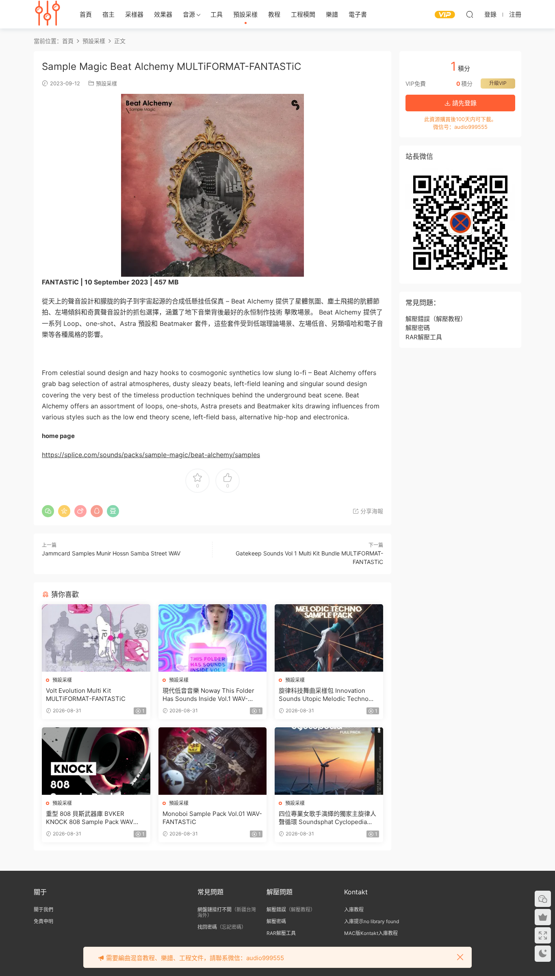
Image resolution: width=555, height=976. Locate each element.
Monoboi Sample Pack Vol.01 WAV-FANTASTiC (212, 818)
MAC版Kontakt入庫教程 (371, 933)
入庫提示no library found (371, 921)
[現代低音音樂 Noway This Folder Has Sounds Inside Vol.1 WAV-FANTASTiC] (212, 638)
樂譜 (332, 14)
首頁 (86, 14)
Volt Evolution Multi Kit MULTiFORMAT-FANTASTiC (86, 695)
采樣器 (134, 14)
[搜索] (470, 14)
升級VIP (498, 83)
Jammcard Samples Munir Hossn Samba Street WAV (111, 553)
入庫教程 (354, 910)
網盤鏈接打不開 (214, 910)
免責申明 (43, 921)
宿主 (108, 14)
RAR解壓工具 (423, 337)
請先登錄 (464, 103)
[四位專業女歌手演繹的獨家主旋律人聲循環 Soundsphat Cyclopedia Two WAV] (329, 761)
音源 (189, 14)
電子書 (358, 14)
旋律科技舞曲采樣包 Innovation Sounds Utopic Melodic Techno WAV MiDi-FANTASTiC (324, 695)
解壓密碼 (417, 328)
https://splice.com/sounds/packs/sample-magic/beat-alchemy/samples (151, 455)
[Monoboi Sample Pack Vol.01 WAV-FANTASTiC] (212, 761)
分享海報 (371, 511)
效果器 (163, 14)
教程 (274, 14)
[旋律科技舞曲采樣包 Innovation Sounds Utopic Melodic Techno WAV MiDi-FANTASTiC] (329, 638)
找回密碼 (207, 927)
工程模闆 (303, 14)
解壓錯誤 (417, 319)
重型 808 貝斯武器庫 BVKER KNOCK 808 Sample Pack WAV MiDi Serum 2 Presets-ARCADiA (92, 818)
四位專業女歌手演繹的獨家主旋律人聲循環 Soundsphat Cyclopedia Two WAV (327, 818)
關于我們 (43, 910)
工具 (216, 14)
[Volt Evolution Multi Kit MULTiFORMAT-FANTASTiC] (96, 638)
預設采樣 (245, 14)
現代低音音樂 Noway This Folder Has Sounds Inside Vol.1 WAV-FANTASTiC (208, 695)
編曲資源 (48, 14)
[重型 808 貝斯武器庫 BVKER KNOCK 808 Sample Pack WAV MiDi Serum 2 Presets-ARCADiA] (96, 761)
